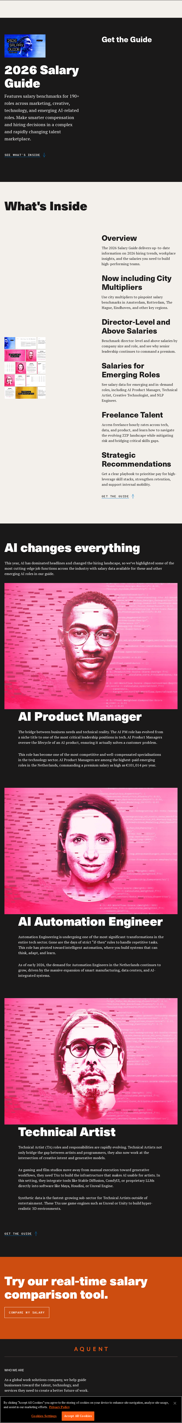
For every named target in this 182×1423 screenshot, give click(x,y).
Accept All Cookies (78, 1416)
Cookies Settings (44, 1416)
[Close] (175, 1403)
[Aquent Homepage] (91, 1349)
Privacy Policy (59, 1407)
